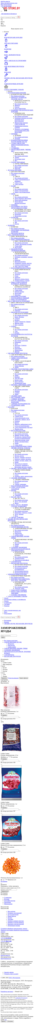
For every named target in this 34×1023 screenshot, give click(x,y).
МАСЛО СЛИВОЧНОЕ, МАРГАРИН (18, 401)
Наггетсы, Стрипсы (20, 345)
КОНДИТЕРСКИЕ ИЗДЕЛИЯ (17, 92)
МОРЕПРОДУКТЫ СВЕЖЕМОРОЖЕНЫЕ (18, 249)
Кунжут (17, 482)
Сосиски (17, 318)
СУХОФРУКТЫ (16, 561)
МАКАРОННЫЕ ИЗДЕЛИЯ (19, 486)
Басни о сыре (18, 380)
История (6, 899)
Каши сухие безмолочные (22, 192)
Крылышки (18, 348)
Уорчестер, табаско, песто (22, 419)
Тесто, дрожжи (19, 514)
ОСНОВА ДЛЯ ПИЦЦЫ (18, 595)
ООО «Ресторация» (14, 977)
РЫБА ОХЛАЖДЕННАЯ (19, 299)
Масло (16, 503)
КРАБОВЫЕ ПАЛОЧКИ (18, 296)
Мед (16, 160)
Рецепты (6, 606)
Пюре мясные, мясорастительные (20, 202)
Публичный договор (14, 925)
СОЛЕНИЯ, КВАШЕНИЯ (19, 547)
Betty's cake (18, 167)
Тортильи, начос (19, 588)
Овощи (17, 544)
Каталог (6, 622)
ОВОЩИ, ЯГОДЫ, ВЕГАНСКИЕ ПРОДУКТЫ (18, 623)
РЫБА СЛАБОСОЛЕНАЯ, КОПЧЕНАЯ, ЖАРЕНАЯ (19, 283)
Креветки (17, 260)
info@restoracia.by (6, 958)
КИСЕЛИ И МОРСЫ (17, 233)
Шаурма (17, 351)
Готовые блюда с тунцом (22, 280)
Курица (17, 332)
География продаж (9, 900)
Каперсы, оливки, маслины (23, 459)
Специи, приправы (20, 484)
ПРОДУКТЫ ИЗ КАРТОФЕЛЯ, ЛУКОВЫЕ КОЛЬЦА (20, 549)
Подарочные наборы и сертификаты (15, 599)
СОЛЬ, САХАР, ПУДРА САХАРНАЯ (18, 488)
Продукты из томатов (21, 463)
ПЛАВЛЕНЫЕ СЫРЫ (18, 405)
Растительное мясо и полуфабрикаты (21, 568)
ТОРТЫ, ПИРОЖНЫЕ (18, 162)
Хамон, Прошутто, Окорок (23, 321)
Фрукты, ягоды (19, 456)
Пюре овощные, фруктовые (23, 198)
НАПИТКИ (14, 217)
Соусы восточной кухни (22, 418)
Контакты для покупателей (16, 924)
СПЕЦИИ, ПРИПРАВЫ (18, 478)
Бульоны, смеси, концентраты (23, 476)
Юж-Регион (18, 533)
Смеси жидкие (19, 184)
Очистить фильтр (13, 678)
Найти (3, 637)
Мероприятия (8, 904)
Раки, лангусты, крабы (21, 266)
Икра (16, 258)
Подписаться (4, 891)
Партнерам (7, 902)
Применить (4, 678)
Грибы (16, 443)
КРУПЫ (13, 490)
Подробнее (4, 881)
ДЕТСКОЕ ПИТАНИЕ (14, 170)
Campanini (18, 495)
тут (6, 1019)
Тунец (16, 276)
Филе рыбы (18, 247)
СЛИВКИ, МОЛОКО (17, 399)
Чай (16, 222)
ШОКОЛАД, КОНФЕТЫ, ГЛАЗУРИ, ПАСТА (19, 98)
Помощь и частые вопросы (16, 922)
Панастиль (18, 531)
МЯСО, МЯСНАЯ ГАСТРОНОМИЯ (19, 301)
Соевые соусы (19, 416)
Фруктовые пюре (20, 159)
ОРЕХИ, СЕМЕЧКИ (17, 517)
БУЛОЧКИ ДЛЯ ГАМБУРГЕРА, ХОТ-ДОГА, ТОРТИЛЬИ (20, 579)
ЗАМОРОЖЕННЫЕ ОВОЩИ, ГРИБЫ (15, 648)
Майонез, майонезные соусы (23, 424)
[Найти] (18, 17)
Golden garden (12, 647)
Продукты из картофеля (22, 560)
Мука (16, 516)
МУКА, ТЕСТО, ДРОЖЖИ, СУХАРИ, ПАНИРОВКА (19, 505)
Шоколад (17, 105)
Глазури (17, 107)
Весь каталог (11, 911)
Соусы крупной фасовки (22, 426)
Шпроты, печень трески (22, 279)
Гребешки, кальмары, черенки (24, 257)
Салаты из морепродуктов (22, 265)
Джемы (17, 157)
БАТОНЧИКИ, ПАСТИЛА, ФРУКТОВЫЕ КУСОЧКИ (19, 207)
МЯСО (13, 306)
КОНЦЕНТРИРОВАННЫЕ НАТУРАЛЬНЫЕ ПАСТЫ (19, 140)
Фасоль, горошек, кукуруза (23, 457)
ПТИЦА (13, 326)
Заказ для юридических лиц (9, 3)
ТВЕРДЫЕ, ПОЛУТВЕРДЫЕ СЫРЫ (22, 369)
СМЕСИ (13, 175)
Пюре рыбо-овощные (21, 200)
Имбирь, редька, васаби (22, 435)
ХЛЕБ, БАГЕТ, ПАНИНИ (19, 590)
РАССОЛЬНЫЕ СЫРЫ (18, 397)
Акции (6, 598)
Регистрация (8, 4)
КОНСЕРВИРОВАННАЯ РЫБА (21, 268)
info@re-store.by (5, 1)
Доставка (7, 604)
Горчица (17, 421)
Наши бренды (12, 916)
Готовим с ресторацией (15, 913)
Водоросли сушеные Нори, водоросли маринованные (23, 437)
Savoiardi (17, 138)
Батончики (18, 214)
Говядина (17, 310)
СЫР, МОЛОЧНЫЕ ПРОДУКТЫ (17, 353)
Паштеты (17, 277)
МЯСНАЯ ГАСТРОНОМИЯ (19, 312)
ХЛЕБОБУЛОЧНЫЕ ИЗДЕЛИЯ (17, 574)
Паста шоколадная (20, 108)
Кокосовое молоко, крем (22, 440)
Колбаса (17, 320)
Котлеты (17, 347)
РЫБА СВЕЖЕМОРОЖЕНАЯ (20, 239)
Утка (16, 331)
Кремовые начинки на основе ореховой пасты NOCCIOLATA (23, 119)
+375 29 (6, 6)
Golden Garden (19, 535)
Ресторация (7, 620)
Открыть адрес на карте (11, 974)
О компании (8, 602)
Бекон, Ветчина (19, 317)
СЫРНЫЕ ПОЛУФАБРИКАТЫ (20, 403)
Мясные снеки (19, 323)
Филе (16, 344)
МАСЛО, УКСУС (16, 497)
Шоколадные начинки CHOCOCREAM (21, 123)
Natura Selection (19, 366)
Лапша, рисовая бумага (21, 441)
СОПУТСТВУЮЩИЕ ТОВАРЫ (17, 596)
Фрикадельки (19, 350)
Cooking (17, 392)
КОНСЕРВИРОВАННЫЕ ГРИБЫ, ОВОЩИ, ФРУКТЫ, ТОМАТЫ (21, 447)
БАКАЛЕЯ (11, 407)
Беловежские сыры (20, 383)
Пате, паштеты (19, 325)
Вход (2, 4)
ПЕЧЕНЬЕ (14, 134)
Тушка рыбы (18, 246)
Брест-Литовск (19, 381)
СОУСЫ (13, 411)
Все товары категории (17, 96)
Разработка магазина (7, 991)
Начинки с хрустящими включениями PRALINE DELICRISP (22, 130)
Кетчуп (17, 422)
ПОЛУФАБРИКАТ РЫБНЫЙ (20, 298)
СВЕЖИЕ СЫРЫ (16, 396)
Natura (16, 375)
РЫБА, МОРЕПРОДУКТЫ (16, 235)
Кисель (17, 224)
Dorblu (17, 367)
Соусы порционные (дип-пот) (23, 427)
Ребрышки (18, 342)
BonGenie (17, 168)
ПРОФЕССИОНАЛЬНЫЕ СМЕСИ (21, 468)
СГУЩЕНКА (15, 148)
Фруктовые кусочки (21, 216)
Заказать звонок (9, 972)
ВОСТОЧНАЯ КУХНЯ (18, 430)
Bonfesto (17, 377)
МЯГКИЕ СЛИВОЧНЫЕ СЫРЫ (21, 385)
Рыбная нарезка (19, 291)
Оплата (6, 601)
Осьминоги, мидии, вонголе (23, 263)
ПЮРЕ (13, 194)
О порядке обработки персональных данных (14, 928)
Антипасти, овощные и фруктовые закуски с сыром (23, 466)
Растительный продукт (21, 572)
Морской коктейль (20, 261)
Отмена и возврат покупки (16, 921)
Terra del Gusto (19, 378)
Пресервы (18, 295)
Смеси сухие (18, 182)
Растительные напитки (21, 571)
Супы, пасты (18, 445)
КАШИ (13, 186)
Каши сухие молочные (21, 190)
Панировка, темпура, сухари (23, 512)
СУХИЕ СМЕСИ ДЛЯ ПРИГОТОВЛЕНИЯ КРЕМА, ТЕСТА (20, 145)
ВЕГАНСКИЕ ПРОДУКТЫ (19, 563)
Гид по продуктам (13, 914)
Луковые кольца (19, 558)
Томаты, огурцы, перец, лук (23, 460)
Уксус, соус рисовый (21, 501)
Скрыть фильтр (24, 678)
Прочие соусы (19, 429)
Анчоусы (17, 274)
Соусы (16, 475)
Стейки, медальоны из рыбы (23, 244)
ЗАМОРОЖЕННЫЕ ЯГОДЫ (20, 527)
